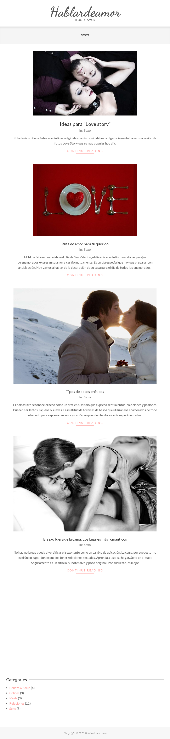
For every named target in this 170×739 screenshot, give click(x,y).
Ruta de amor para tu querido (85, 244)
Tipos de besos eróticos (85, 391)
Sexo (87, 130)
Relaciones (16, 703)
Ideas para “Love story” (85, 124)
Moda (13, 698)
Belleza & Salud (19, 688)
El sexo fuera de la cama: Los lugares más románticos (85, 539)
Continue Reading (85, 151)
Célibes (14, 693)
